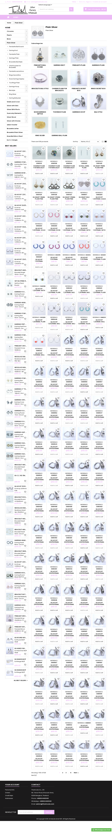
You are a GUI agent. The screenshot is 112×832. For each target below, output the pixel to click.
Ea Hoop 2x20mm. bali (21, 205)
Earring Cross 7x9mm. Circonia (21, 400)
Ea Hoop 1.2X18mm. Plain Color (21, 216)
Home (15, 17)
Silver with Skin (12, 106)
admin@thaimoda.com (39, 2)
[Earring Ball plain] (59, 125)
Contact (35, 784)
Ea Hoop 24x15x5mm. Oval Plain (69, 355)
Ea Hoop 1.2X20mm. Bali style (21, 184)
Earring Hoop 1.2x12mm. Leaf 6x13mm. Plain (21, 605)
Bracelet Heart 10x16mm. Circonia (21, 519)
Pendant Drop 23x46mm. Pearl (21, 616)
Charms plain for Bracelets (15, 66)
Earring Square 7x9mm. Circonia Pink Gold (21, 454)
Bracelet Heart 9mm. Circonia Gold (21, 529)
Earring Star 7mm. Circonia (21, 162)
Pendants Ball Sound (16, 47)
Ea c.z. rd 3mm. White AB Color (21, 475)
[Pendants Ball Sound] (40, 54)
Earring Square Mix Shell (21, 583)
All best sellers (21, 680)
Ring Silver (12, 94)
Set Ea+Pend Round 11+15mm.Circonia (21, 281)
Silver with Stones (13, 121)
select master (12, 125)
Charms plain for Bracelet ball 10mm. (39, 168)
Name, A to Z (90, 141)
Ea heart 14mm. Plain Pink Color (39, 199)
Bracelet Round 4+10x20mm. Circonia (21, 497)
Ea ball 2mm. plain (84, 167)
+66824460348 (17, 2)
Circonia (10, 31)
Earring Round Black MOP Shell (21, 573)
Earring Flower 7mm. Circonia (21, 292)
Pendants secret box (16, 71)
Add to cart (39, 173)
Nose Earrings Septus (16, 79)
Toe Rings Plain (14, 83)
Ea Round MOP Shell (21, 637)
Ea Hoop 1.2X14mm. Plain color (21, 194)
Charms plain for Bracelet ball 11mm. (69, 168)
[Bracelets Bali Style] (40, 78)
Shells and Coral (13, 102)
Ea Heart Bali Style (84, 198)
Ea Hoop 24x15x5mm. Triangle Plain (99, 573)
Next (76, 773)
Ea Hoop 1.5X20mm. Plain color (21, 227)
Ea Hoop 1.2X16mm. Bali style (21, 248)
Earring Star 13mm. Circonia (21, 335)
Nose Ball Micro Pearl (15, 136)
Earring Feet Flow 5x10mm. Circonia (21, 324)
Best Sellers (11, 146)
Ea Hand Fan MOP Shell (21, 648)
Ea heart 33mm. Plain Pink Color (69, 199)
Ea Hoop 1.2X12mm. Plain (21, 151)
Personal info (9, 790)
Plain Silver (11, 43)
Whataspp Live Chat (102, 830)
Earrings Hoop (14, 86)
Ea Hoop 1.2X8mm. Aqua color (84, 323)
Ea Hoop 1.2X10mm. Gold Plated (38, 230)
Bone (9, 39)
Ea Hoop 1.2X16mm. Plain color (21, 238)
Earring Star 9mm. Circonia (21, 313)
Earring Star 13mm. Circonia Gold (21, 378)
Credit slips (9, 795)
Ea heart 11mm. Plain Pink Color (99, 168)
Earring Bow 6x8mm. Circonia (21, 173)
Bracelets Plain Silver (15, 132)
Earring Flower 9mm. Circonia (21, 421)
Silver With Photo (13, 109)
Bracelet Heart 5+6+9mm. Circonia (21, 465)
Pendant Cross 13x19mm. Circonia (21, 346)
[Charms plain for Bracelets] (59, 78)
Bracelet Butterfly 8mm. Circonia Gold (21, 594)
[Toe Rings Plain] (59, 101)
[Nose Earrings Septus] (40, 101)
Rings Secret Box (15, 75)
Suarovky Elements (14, 113)
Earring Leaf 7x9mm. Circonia (21, 432)
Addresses (9, 798)
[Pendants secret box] (79, 78)
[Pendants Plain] (79, 54)
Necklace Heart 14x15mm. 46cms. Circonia (21, 367)
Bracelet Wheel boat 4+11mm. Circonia (21, 551)
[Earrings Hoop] (79, 101)
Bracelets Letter (13, 128)
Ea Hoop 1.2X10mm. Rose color (54, 230)
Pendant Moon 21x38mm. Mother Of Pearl (21, 627)
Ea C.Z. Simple (12, 140)
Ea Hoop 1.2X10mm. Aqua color (99, 199)
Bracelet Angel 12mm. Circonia (21, 270)
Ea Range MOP (20, 659)
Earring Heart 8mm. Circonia (21, 540)
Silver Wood (11, 117)
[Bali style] (98, 101)
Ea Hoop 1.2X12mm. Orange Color (84, 259)
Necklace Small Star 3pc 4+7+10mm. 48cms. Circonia (21, 356)
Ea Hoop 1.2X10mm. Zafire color (39, 261)
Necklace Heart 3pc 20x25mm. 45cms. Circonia (21, 508)
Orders (7, 793)
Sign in (88, 2)
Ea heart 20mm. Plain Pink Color (54, 199)
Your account (12, 784)
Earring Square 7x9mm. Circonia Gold (21, 443)
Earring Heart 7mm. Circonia (21, 302)
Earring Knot (13, 50)
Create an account (100, 2)
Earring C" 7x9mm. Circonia (21, 389)
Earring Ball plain (15, 98)
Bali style (12, 90)
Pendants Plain (14, 54)
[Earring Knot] (59, 54)
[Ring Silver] (40, 125)
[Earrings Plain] (98, 54)
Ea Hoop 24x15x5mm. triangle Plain (54, 760)
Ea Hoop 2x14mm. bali (21, 486)
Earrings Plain (14, 58)
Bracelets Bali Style (15, 62)
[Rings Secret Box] (98, 78)
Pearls (9, 35)
